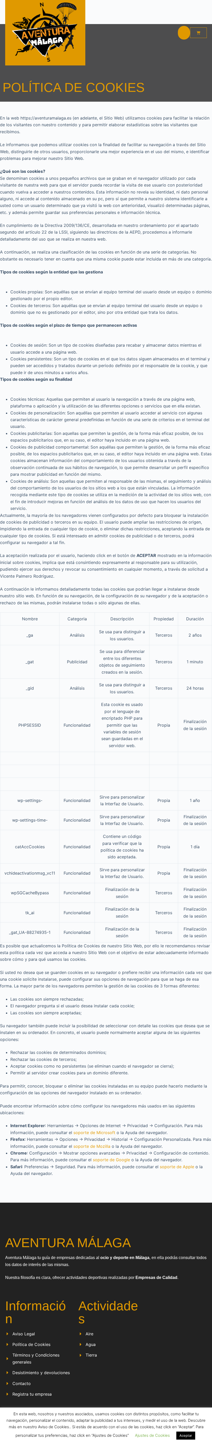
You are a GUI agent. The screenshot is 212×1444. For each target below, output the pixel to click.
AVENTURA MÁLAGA (68, 1242)
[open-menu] (184, 32)
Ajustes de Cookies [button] (152, 1435)
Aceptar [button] (185, 1435)
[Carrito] (198, 32)
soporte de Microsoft (94, 1132)
